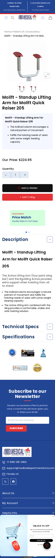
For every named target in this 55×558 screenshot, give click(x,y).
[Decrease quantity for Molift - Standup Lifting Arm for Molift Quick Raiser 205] (6, 175)
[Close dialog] (53, 517)
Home (7, 31)
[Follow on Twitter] (5, 481)
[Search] (13, 17)
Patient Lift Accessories (26, 31)
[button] (26, 232)
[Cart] (50, 17)
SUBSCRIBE (16, 428)
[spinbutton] (15, 175)
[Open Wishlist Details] (47, 545)
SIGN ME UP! (41, 540)
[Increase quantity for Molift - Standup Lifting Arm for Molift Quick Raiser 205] (24, 175)
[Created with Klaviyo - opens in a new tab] (27, 557)
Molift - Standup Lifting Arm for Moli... (24, 35)
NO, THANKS (41, 544)
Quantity (8, 168)
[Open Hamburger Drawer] (6, 17)
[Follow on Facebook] (13, 481)
